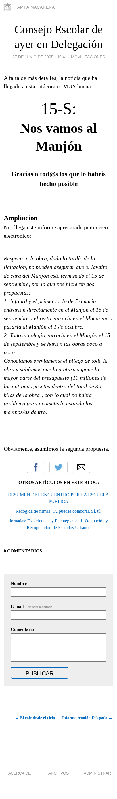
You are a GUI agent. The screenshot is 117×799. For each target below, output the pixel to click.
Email (81, 467)
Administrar (97, 773)
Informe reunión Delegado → (87, 718)
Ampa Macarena (36, 7)
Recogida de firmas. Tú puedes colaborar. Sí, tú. (59, 511)
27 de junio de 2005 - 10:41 (39, 57)
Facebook (36, 467)
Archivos (58, 773)
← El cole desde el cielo (35, 718)
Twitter (58, 467)
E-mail (32, 606)
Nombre (19, 583)
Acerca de (19, 773)
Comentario (22, 629)
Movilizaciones (88, 57)
